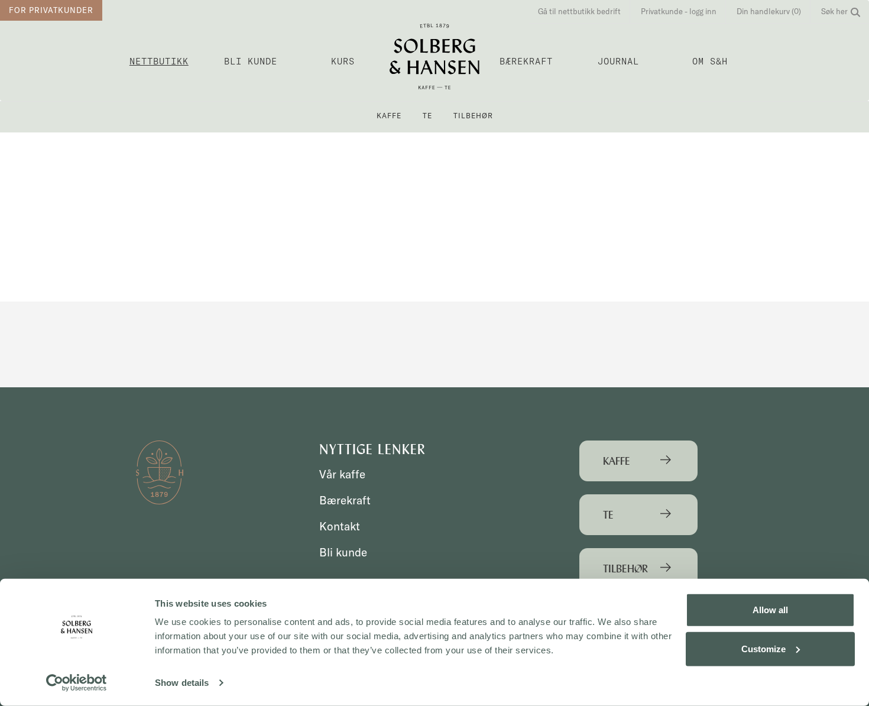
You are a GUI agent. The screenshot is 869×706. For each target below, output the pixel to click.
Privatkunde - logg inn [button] (678, 11)
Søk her (834, 11)
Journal (618, 61)
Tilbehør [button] (473, 115)
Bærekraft (526, 61)
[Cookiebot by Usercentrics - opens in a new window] (76, 683)
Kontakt (339, 526)
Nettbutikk (159, 61)
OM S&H (710, 61)
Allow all (770, 610)
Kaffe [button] (389, 115)
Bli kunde (250, 61)
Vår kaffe (342, 474)
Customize (763, 648)
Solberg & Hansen (434, 56)
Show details (182, 683)
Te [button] (427, 115)
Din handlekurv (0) (769, 11)
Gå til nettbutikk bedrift (579, 11)
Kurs (343, 61)
